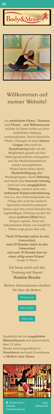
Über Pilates (27, 308)
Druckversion (16, 402)
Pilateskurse (27, 297)
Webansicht (41, 406)
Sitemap (10, 406)
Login (45, 402)
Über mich (27, 318)
